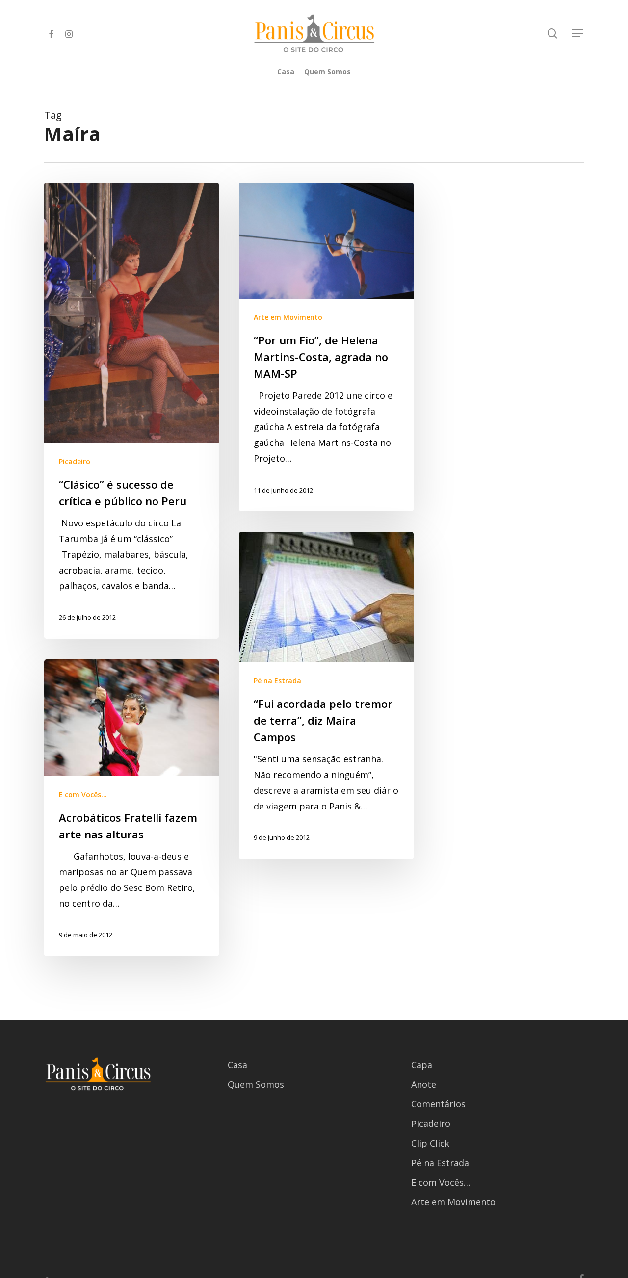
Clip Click (430, 1143)
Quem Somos (256, 1084)
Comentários (438, 1104)
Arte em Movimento (288, 317)
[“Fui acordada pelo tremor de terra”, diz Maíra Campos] (326, 696)
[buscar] (552, 33)
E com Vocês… (441, 1182)
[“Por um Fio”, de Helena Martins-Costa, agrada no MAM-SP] (326, 347)
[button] (578, 33)
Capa (421, 1064)
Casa (237, 1064)
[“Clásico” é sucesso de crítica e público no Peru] (131, 411)
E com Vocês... (83, 794)
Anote (423, 1084)
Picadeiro (74, 461)
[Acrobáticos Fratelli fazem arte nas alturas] (131, 808)
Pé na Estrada (277, 680)
